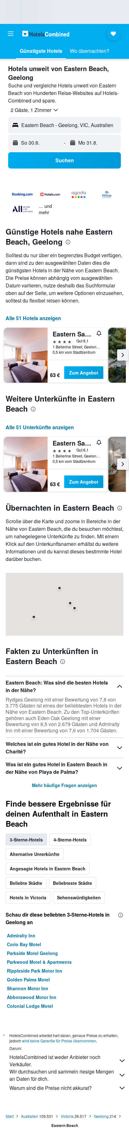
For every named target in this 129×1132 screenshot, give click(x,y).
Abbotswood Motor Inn (31, 997)
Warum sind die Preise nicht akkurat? (50, 1087)
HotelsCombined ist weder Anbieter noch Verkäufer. (55, 1060)
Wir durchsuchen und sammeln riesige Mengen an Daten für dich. (61, 1075)
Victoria (67, 1116)
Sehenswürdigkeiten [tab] (79, 897)
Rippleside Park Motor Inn (34, 971)
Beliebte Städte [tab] (26, 883)
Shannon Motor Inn (27, 988)
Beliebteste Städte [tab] (72, 883)
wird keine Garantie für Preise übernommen (59, 1040)
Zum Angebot (83, 372)
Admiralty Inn (21, 935)
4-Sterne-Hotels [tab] (70, 839)
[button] (11, 34)
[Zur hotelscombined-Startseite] (45, 33)
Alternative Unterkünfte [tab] (34, 854)
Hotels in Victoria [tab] (28, 897)
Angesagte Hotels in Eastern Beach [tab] (47, 868)
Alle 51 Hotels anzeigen (33, 318)
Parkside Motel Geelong (32, 953)
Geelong (101, 1116)
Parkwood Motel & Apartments (39, 962)
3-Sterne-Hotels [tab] (26, 839)
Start (9, 1116)
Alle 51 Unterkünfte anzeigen (40, 427)
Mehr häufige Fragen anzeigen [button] (64, 785)
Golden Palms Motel (28, 979)
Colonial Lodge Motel (30, 1006)
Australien (29, 1116)
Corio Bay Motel (24, 944)
